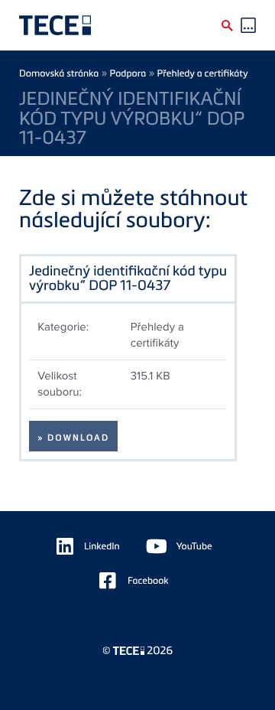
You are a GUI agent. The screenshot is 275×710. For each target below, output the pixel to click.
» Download (73, 437)
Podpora (128, 73)
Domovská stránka (59, 73)
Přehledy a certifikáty (202, 73)
